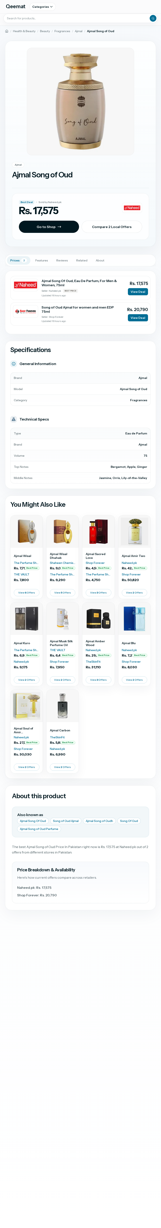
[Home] (6, 31)
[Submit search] (153, 18)
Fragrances (62, 31)
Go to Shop (46, 227)
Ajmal (78, 31)
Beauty (45, 31)
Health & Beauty (24, 31)
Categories (40, 7)
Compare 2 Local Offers (112, 227)
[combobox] (80, 18)
